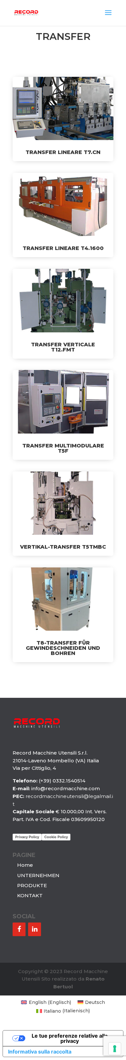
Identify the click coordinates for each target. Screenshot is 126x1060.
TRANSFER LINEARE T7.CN (63, 152)
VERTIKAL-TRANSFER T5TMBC (63, 547)
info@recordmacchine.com (65, 788)
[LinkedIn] (34, 929)
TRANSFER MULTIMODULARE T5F (63, 448)
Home (25, 865)
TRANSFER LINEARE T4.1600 (63, 248)
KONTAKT (30, 895)
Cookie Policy (56, 837)
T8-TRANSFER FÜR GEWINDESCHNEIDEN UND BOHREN (63, 648)
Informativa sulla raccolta (39, 1051)
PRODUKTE (32, 885)
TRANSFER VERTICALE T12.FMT (63, 347)
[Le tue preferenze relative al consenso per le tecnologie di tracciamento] (115, 1048)
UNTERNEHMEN (38, 875)
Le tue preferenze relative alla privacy (70, 1038)
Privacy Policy (27, 837)
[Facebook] (19, 929)
